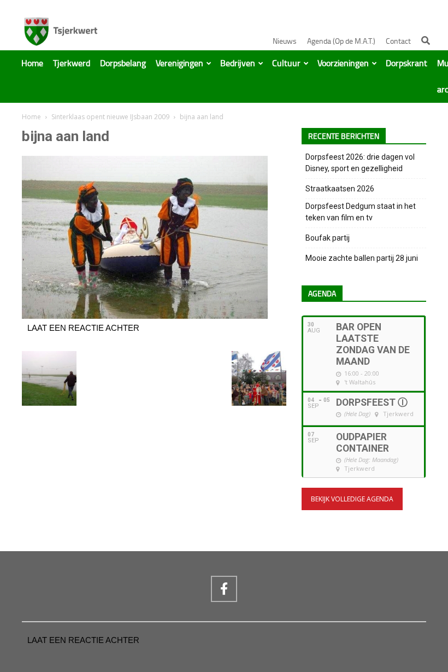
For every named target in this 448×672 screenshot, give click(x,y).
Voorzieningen (343, 63)
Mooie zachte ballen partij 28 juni (361, 258)
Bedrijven (237, 63)
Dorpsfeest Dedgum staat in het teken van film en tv (360, 212)
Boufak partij (327, 237)
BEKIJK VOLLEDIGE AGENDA (352, 499)
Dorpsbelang (123, 63)
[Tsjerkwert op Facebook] (224, 589)
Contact (398, 41)
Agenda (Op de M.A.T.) (341, 41)
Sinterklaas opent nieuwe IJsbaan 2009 (110, 116)
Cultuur (286, 63)
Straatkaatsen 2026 (339, 188)
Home (32, 63)
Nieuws (285, 41)
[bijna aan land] (145, 316)
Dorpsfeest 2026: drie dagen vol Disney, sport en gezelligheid (360, 163)
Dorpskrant (406, 63)
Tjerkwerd (71, 63)
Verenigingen (179, 63)
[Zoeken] (425, 40)
